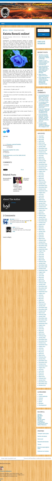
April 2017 (41, 300)
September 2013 (43, 366)
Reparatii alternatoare (43, 441)
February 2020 (42, 240)
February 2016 (42, 314)
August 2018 (42, 272)
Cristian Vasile (4, 458)
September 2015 (43, 323)
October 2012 (42, 385)
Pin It (22, 169)
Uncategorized (42, 405)
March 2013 (42, 376)
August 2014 (42, 346)
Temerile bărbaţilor (6, 471)
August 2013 (42, 367)
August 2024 (42, 171)
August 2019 (42, 251)
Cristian (13, 202)
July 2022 (41, 212)
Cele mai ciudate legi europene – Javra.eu (44, 109)
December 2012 (43, 381)
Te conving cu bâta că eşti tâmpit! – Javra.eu (43, 103)
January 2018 (42, 284)
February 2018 (42, 282)
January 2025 (42, 162)
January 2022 (42, 217)
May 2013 (41, 373)
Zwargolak (40, 421)
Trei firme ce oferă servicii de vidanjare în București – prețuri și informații (44, 56)
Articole (11, 30)
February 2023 (42, 201)
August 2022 (42, 210)
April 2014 (41, 353)
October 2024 (42, 167)
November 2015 (43, 320)
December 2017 (43, 286)
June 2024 (41, 175)
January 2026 (42, 146)
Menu (3, 23)
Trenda (39, 444)
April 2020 (41, 236)
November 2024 (43, 166)
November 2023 (43, 187)
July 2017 (41, 295)
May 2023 (41, 198)
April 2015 (41, 332)
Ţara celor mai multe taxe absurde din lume (44, 120)
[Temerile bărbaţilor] (1, 469)
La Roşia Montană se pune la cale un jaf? (44, 106)
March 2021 (42, 229)
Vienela (39, 418)
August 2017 (42, 293)
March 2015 (42, 334)
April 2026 (41, 141)
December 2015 (43, 318)
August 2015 (42, 325)
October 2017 (42, 289)
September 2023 (43, 190)
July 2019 (41, 252)
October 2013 (42, 364)
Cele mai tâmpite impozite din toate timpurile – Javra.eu (43, 116)
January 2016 (42, 316)
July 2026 (41, 136)
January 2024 (42, 183)
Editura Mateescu (42, 424)
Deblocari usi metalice (43, 451)
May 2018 (41, 277)
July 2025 (41, 155)
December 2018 (43, 265)
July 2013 (41, 369)
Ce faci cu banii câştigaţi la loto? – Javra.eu (43, 124)
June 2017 (41, 297)
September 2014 (43, 344)
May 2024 (41, 176)
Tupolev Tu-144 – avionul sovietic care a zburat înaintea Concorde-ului (44, 62)
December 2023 (43, 185)
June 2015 (41, 328)
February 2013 (42, 378)
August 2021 (42, 224)
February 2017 (42, 304)
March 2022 (42, 213)
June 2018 (41, 275)
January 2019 (42, 263)
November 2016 (43, 309)
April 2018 (41, 279)
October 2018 (42, 268)
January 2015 (42, 337)
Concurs (41, 398)
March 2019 (42, 259)
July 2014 (41, 348)
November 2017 (43, 288)
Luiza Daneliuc (41, 422)
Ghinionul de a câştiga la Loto (44, 126)
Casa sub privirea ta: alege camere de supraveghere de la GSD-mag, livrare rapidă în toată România (44, 69)
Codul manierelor (43, 396)
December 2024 (43, 164)
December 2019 (43, 244)
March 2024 (42, 180)
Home (5, 30)
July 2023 (41, 194)
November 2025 (43, 150)
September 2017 (43, 291)
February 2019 (42, 261)
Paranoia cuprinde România (14, 144)
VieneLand (40, 439)
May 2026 (41, 139)
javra (14, 227)
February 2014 (42, 357)
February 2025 (42, 160)
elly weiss (12, 219)
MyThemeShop (32, 458)
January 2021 (42, 231)
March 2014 (42, 355)
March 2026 (42, 143)
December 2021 (43, 219)
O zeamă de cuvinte (43, 423)
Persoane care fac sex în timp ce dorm (44, 99)
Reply (11, 223)
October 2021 (42, 222)
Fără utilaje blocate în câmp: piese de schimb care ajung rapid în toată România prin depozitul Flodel (44, 81)
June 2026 (41, 137)
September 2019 (43, 249)
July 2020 (41, 233)
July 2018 (41, 274)
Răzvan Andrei (41, 419)
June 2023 (41, 196)
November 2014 (43, 341)
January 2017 (42, 305)
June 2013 (41, 371)
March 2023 (42, 199)
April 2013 (41, 374)
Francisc (40, 414)
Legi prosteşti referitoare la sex (43, 112)
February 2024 (42, 182)
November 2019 (43, 245)
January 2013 (42, 380)
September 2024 (43, 169)
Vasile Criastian (8, 37)
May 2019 (41, 256)
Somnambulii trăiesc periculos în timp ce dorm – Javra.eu (44, 96)
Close (1, 479)
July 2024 (41, 173)
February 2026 (42, 144)
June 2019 (41, 254)
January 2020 (42, 242)
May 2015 (41, 330)
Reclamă (41, 403)
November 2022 (43, 205)
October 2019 (42, 247)
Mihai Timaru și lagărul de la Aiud (43, 75)
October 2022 (42, 206)
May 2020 (41, 235)
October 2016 (42, 311)
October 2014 (42, 343)
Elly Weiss (40, 415)
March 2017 (42, 302)
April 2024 (41, 178)
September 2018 (43, 270)
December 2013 (43, 360)
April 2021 (41, 228)
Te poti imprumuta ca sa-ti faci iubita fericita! (14, 155)
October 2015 (42, 321)
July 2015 (41, 327)
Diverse (41, 400)
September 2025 (43, 153)
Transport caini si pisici (43, 433)
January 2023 (42, 203)
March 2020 (42, 238)
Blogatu (40, 417)
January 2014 (42, 358)
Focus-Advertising (47, 458)
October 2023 (42, 189)
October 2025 (42, 152)
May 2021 (41, 226)
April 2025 (41, 157)
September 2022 (43, 208)
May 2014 (41, 351)
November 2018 (43, 267)
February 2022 (42, 215)
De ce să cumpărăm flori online (11, 150)
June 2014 (41, 350)
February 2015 (42, 335)
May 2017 (41, 298)
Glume (40, 401)
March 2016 (42, 312)
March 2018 (42, 281)
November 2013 (43, 362)
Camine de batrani (42, 436)
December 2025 (43, 148)
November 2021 (43, 221)
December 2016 (43, 307)
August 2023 (42, 192)
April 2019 (41, 258)
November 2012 (43, 383)
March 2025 (42, 159)
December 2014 (43, 339)
